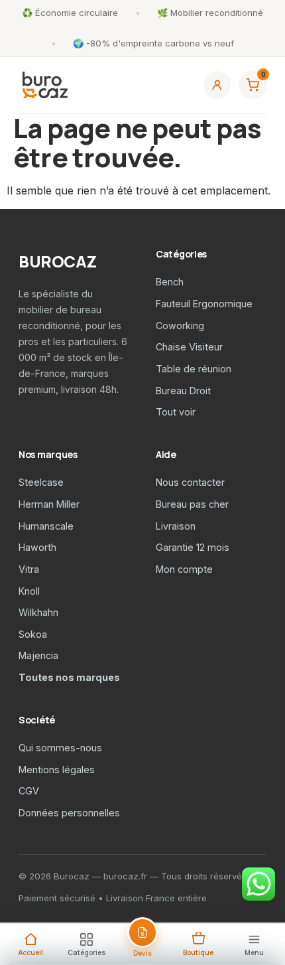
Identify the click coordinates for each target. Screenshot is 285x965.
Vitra (29, 569)
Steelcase (41, 482)
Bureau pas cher (192, 504)
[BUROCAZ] (45, 85)
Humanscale (46, 526)
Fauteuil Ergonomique (204, 303)
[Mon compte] (217, 85)
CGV (29, 790)
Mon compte (184, 569)
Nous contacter (190, 482)
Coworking (180, 325)
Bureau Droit (183, 390)
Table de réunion (193, 368)
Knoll (29, 591)
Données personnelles (69, 812)
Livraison (176, 526)
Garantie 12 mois (192, 547)
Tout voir (176, 411)
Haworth (37, 547)
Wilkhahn (38, 612)
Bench (170, 281)
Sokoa (33, 634)
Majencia (38, 655)
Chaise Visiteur (189, 346)
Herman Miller (49, 504)
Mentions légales (57, 769)
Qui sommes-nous (60, 747)
